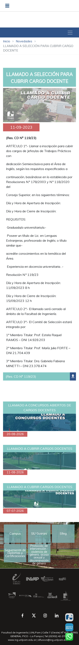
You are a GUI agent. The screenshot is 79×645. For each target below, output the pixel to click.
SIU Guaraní (39, 533)
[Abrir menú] (7, 5)
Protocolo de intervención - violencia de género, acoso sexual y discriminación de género (39, 553)
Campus (15, 533)
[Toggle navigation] (70, 33)
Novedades (24, 41)
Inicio (6, 41)
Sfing (63, 533)
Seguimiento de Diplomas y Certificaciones (15, 553)
